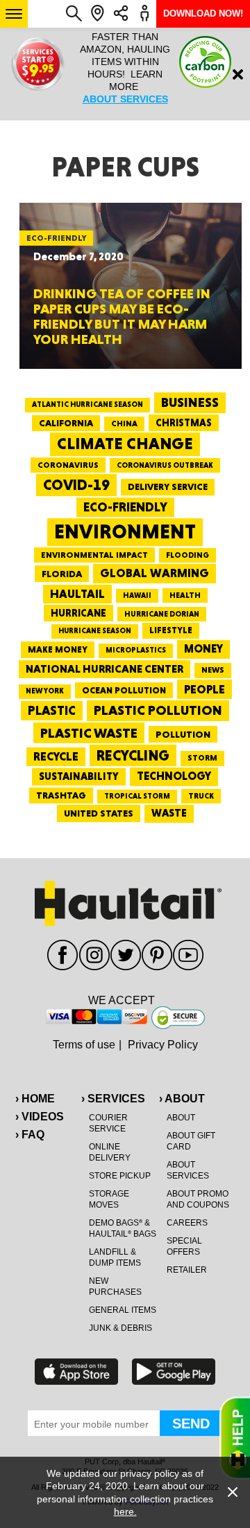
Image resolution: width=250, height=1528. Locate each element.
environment (125, 531)
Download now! (203, 13)
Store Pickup (120, 1176)
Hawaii (137, 595)
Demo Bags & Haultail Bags (122, 1228)
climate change (125, 443)
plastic (52, 710)
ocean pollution (124, 690)
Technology (174, 776)
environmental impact (94, 555)
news (212, 670)
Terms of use (84, 1044)
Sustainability (79, 776)
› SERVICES (113, 1098)
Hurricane (78, 613)
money (203, 648)
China (124, 423)
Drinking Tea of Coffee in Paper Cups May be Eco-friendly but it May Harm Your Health (121, 316)
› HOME (35, 1098)
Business (190, 402)
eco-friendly (125, 507)
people (204, 689)
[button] (14, 14)
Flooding (187, 555)
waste (169, 813)
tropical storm (137, 796)
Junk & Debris (120, 1328)
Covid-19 (76, 484)
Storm (202, 758)
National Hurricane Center (104, 668)
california (66, 422)
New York (45, 690)
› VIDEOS (39, 1116)
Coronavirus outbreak (165, 465)
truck (201, 796)
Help (234, 1438)
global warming (154, 573)
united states (98, 813)
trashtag (61, 795)
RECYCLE (55, 756)
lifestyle (170, 630)
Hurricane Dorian (161, 614)
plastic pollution (158, 710)
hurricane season (94, 630)
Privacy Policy (163, 1044)
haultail (77, 594)
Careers (187, 1223)
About (181, 1117)
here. (125, 1511)
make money (58, 649)
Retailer (187, 1270)
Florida (62, 573)
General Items (122, 1310)
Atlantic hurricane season (87, 404)
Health (185, 595)
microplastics (136, 650)
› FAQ (29, 1134)
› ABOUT (182, 1098)
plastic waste (89, 733)
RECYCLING (133, 755)
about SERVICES (125, 98)
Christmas (184, 422)
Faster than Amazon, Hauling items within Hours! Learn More (125, 67)
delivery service (168, 486)
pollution (183, 734)
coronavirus (68, 465)
